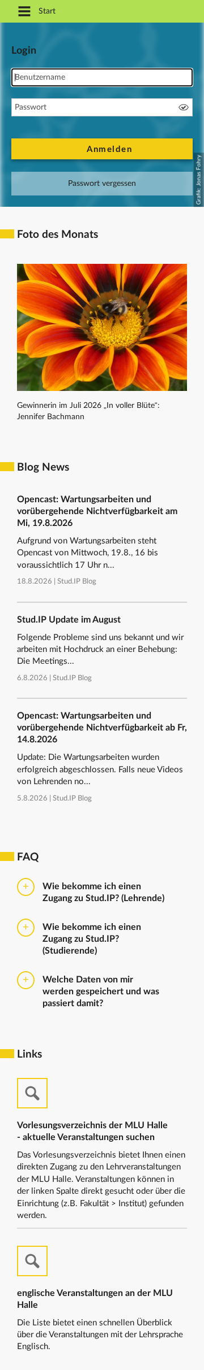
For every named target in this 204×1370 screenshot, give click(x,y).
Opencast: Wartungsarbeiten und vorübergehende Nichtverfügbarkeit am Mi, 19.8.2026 (97, 511)
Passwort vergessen (102, 184)
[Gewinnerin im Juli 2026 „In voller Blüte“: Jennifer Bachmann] (102, 389)
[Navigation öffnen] (24, 12)
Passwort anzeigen (183, 107)
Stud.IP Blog (76, 581)
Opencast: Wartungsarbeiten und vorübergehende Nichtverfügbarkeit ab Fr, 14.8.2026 (102, 727)
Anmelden (109, 149)
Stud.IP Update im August (69, 619)
